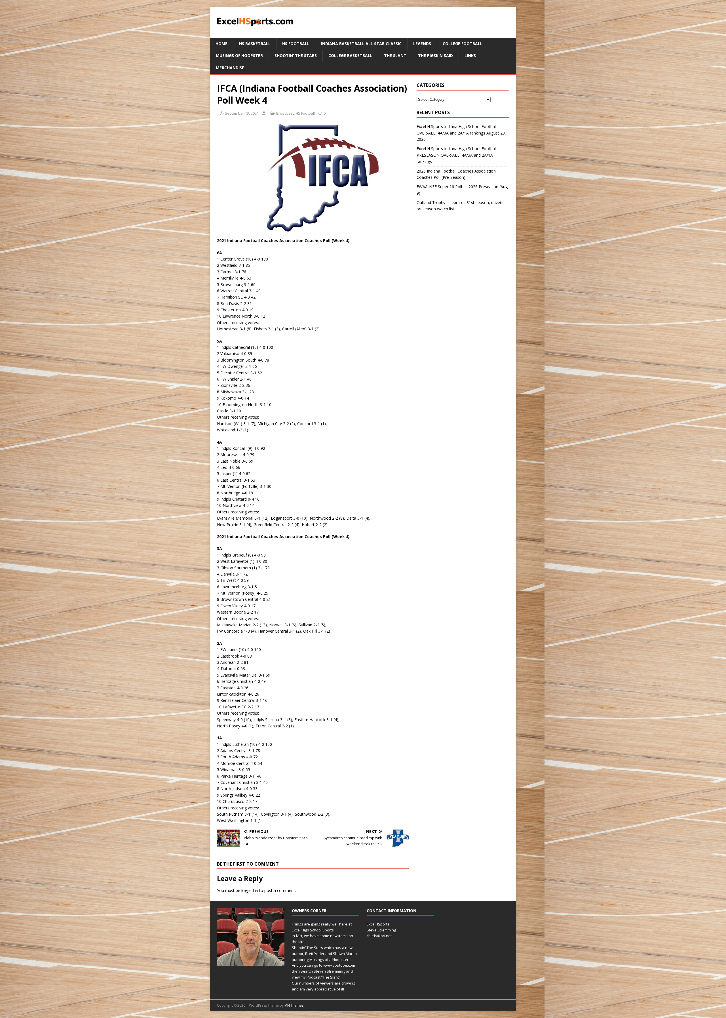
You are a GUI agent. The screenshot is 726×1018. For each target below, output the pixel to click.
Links (470, 55)
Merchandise (230, 67)
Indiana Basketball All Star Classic (361, 43)
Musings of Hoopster (239, 55)
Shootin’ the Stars (296, 55)
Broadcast (285, 113)
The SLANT (395, 55)
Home (221, 43)
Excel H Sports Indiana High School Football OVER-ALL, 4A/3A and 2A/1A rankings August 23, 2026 (461, 133)
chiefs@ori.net (379, 935)
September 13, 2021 (242, 113)
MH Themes (293, 1005)
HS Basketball (255, 43)
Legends (422, 43)
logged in (249, 890)
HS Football (295, 43)
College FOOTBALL (462, 43)
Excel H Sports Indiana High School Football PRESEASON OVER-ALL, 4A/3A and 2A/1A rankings (457, 155)
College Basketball (350, 55)
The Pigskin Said (435, 55)
